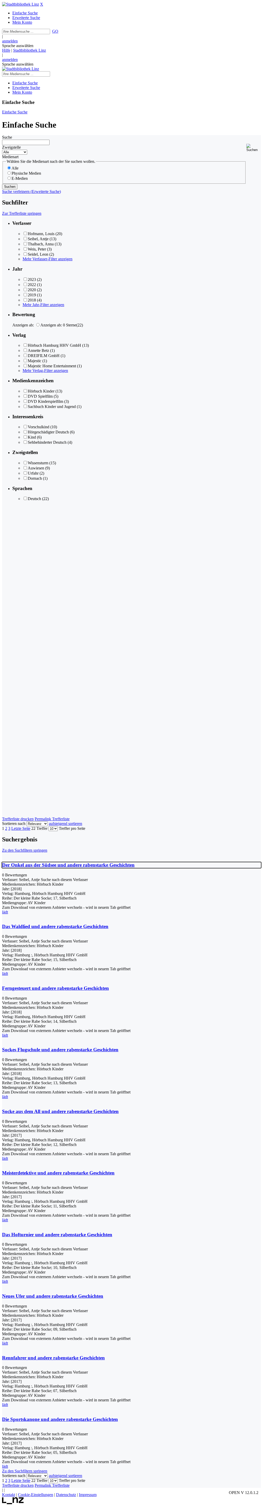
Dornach (35, 478)
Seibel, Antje (38, 239)
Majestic (34, 361)
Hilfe (6, 50)
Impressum (88, 1494)
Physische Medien (26, 173)
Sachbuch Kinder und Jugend (52, 406)
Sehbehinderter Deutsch (47, 442)
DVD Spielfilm (40, 396)
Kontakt (8, 1494)
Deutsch (34, 498)
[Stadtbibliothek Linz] (20, 4)
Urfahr (33, 473)
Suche (7, 137)
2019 (32, 295)
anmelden (10, 41)
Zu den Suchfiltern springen (24, 850)
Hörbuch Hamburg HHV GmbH (54, 345)
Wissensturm (38, 463)
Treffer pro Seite (72, 828)
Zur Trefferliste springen (21, 213)
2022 (32, 284)
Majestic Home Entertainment (52, 366)
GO (55, 31)
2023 (32, 279)
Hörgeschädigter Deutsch (48, 432)
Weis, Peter (37, 249)
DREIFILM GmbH (44, 355)
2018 (32, 300)
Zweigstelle (11, 147)
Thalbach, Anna (41, 244)
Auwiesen (36, 468)
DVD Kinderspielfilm (45, 401)
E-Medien (20, 178)
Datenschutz (66, 1494)
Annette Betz (38, 350)
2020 (32, 290)
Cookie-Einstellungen (35, 1494)
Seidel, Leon (38, 254)
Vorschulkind (38, 427)
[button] (253, 148)
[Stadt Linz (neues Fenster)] (13, 1503)
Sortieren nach (13, 823)
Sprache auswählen (17, 45)
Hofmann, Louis (41, 234)
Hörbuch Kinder (41, 391)
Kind (32, 437)
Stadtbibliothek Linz (29, 50)
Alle (15, 168)
